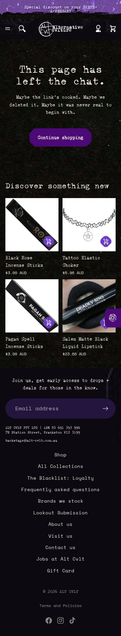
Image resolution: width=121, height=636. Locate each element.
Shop (60, 454)
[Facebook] (49, 620)
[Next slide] (113, 9)
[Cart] (113, 28)
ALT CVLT (68, 591)
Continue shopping (60, 137)
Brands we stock (60, 500)
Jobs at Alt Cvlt (60, 558)
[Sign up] (105, 409)
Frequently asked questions (60, 489)
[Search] (22, 28)
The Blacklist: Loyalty (60, 477)
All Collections (60, 466)
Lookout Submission (60, 512)
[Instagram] (60, 620)
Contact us (60, 547)
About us (60, 524)
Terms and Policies (60, 605)
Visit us (60, 535)
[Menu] (7, 28)
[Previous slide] (7, 9)
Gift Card (60, 570)
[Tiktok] (72, 620)
